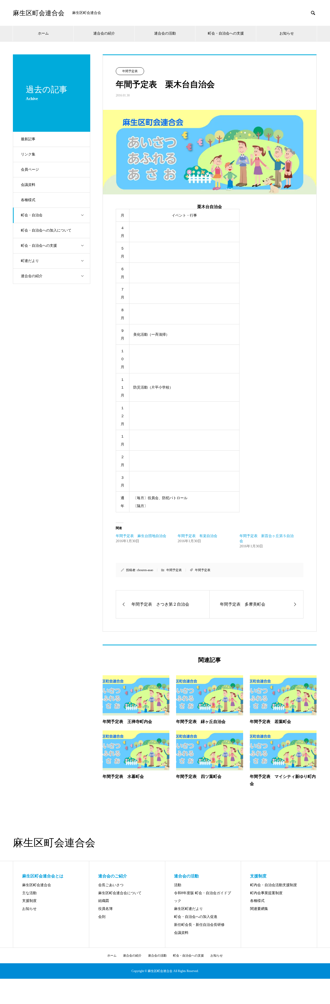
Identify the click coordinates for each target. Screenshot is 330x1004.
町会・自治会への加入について (46, 230)
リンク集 (28, 154)
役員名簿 (105, 909)
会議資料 (28, 185)
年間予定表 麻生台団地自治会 (141, 536)
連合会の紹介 (104, 33)
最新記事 (28, 139)
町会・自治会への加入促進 (195, 917)
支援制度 (29, 901)
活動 (177, 885)
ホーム (43, 33)
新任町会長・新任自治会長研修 (199, 925)
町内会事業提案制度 (266, 893)
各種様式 (28, 200)
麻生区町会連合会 (38, 13)
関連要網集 (259, 909)
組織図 (103, 901)
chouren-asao (145, 570)
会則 (101, 917)
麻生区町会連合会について (120, 893)
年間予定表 (130, 71)
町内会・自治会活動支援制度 (273, 885)
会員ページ (30, 169)
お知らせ (286, 33)
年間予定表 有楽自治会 (197, 536)
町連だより (30, 261)
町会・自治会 (32, 215)
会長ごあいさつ (110, 885)
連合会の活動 (165, 33)
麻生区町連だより (188, 909)
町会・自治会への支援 (226, 33)
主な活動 (29, 893)
